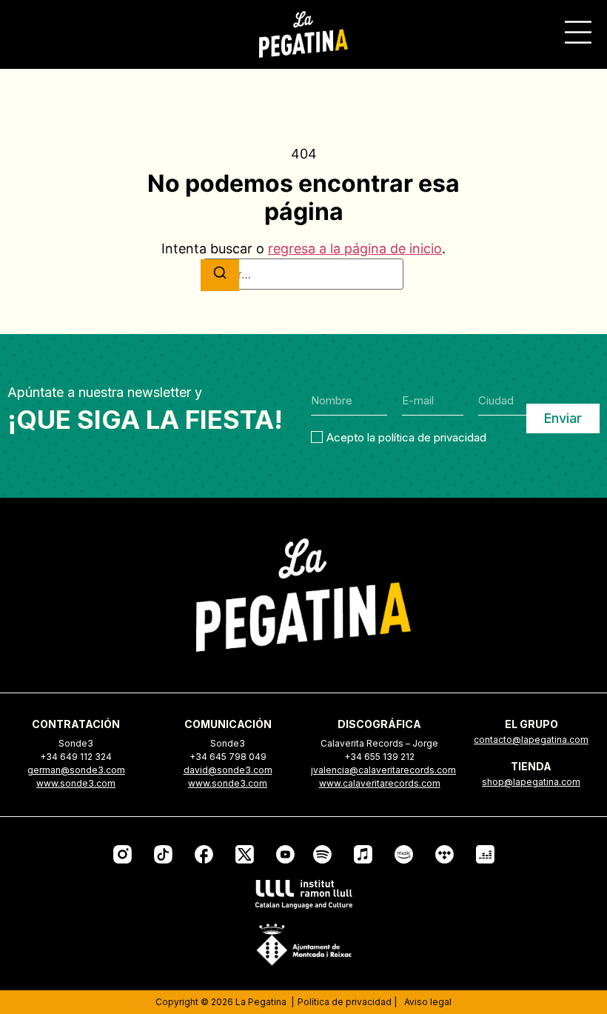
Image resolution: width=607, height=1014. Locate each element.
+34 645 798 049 (228, 756)
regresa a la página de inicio (355, 248)
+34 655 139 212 (379, 756)
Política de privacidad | (347, 1001)
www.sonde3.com (75, 783)
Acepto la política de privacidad (406, 437)
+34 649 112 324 (76, 756)
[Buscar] (220, 275)
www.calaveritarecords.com (379, 783)
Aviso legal (428, 1001)
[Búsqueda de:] (303, 274)
